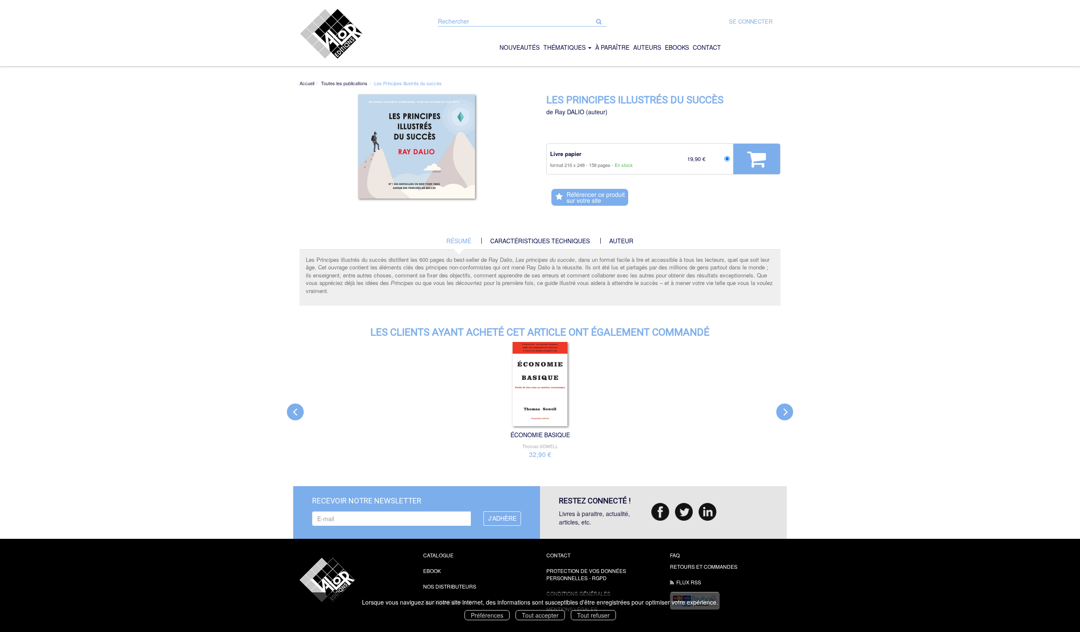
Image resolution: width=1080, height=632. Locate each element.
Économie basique (540, 434)
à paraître (612, 47)
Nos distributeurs (449, 586)
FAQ (675, 555)
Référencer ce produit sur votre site (596, 197)
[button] (416, 146)
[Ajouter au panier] (756, 159)
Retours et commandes (703, 566)
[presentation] (295, 411)
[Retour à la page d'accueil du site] (355, 33)
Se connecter (750, 21)
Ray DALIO (569, 112)
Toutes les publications (344, 83)
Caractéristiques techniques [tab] (540, 241)
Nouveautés (520, 47)
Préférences (487, 615)
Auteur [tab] (621, 241)
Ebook (432, 570)
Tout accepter (540, 615)
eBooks (677, 47)
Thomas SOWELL (540, 446)
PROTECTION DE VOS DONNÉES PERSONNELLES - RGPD (586, 574)
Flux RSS (688, 582)
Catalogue (438, 555)
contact (707, 47)
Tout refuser (593, 615)
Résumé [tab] (458, 241)
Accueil (307, 83)
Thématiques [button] (565, 47)
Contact (558, 555)
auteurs (647, 47)
